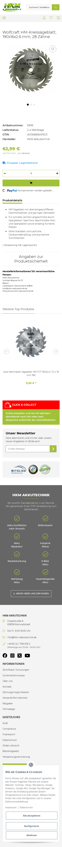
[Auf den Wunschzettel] (52, 48)
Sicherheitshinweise (14, 675)
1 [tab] (28, 105)
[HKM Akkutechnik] (12, 7)
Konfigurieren (31, 826)
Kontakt (7, 686)
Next (54, 351)
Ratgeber (8, 703)
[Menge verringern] (5, 173)
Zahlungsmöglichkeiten (16, 692)
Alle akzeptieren (31, 815)
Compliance (9, 728)
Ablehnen (31, 835)
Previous (7, 351)
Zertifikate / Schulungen (16, 669)
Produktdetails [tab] (12, 200)
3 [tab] (34, 105)
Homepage (9, 709)
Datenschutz (26, 807)
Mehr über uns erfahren (32, 593)
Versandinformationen (15, 697)
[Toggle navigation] (4, 17)
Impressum (11, 807)
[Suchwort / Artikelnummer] (55, 7)
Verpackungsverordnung (16, 756)
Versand (25, 153)
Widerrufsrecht (11, 745)
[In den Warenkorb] (31, 183)
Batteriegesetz (11, 751)
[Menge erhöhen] (57, 173)
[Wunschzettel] (51, 18)
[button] (44, 18)
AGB (5, 723)
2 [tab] (31, 105)
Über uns (8, 681)
